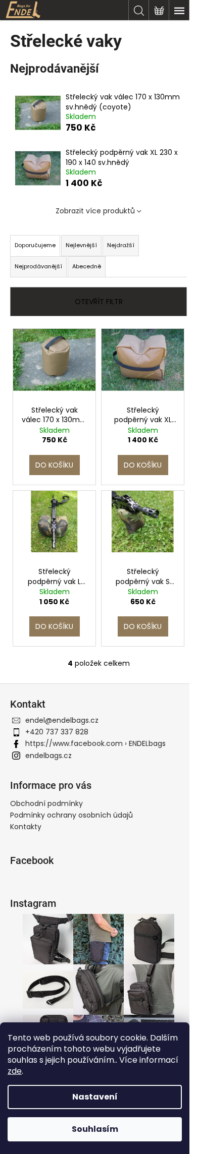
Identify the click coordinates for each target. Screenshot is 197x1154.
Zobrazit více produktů (95, 211)
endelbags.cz (48, 756)
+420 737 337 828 (56, 732)
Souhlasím (95, 1129)
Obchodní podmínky (46, 803)
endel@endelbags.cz (61, 720)
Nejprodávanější (38, 266)
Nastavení (95, 1097)
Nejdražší (120, 245)
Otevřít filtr (99, 302)
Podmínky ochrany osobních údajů (71, 815)
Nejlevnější (81, 245)
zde (15, 1071)
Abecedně (86, 266)
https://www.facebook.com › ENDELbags (95, 743)
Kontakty (25, 827)
